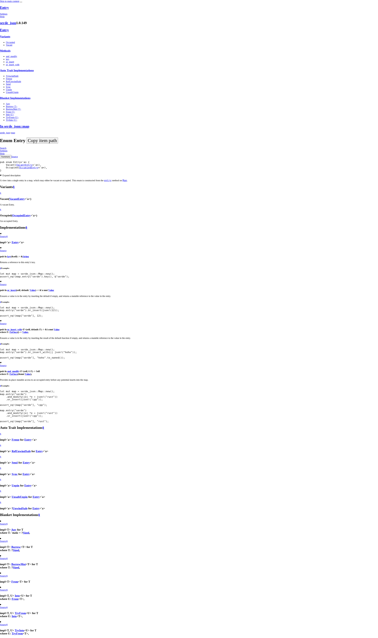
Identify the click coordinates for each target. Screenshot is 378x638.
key (7, 59)
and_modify (11, 56)
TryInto (19, 630)
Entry (4, 7)
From (14, 581)
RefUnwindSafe (13, 81)
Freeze (9, 78)
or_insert (10, 62)
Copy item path (42, 140)
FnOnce (14, 332)
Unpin (9, 89)
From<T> (10, 112)
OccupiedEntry (28, 167)
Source (14, 156)
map (13, 132)
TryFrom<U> (12, 117)
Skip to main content (9, 1)
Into (17, 595)
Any (8, 104)
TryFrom (20, 613)
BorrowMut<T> (13, 109)
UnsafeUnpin (12, 92)
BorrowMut (18, 564)
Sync (8, 87)
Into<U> (10, 114)
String (26, 256)
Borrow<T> (11, 106)
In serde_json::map (14, 126)
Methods (5, 50)
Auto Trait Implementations (17, 70)
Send (8, 84)
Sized (26, 532)
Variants (5, 36)
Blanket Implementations (15, 98)
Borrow (16, 546)
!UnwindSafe (12, 76)
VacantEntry (24, 165)
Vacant (9, 45)
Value (32, 290)
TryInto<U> (11, 120)
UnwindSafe (20, 508)
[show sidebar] (21, 2)
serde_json (8, 23)
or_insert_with (12, 64)
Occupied (10, 42)
